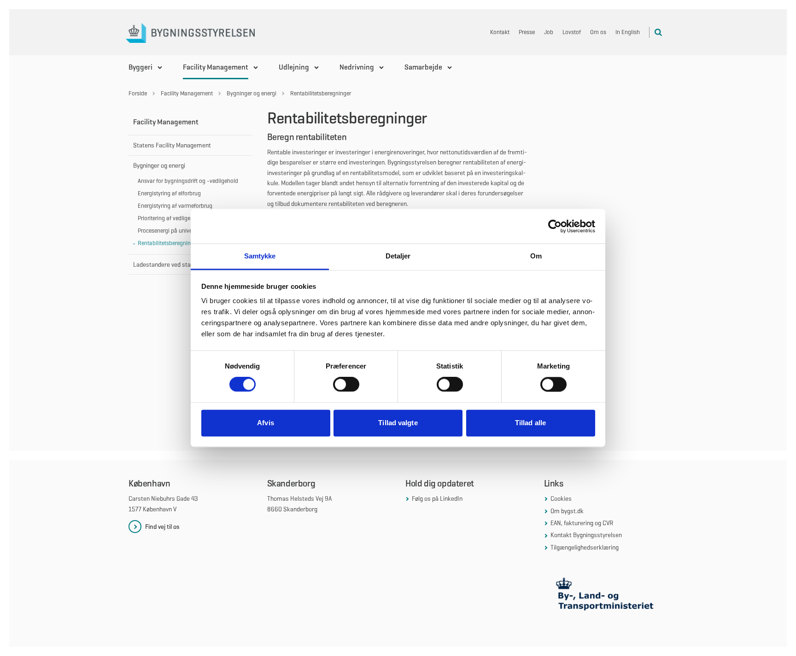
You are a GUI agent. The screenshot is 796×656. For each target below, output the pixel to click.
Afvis (265, 423)
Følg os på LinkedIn (437, 498)
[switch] (346, 384)
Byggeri (140, 67)
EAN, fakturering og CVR (581, 523)
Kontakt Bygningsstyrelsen (586, 535)
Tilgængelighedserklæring (584, 547)
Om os (598, 32)
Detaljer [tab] (398, 256)
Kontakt (499, 32)
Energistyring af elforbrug (169, 193)
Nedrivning (356, 67)
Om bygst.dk (567, 511)
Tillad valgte (397, 423)
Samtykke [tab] (260, 256)
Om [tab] (536, 256)
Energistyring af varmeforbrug (175, 206)
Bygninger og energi (159, 165)
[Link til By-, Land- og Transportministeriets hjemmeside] (606, 596)
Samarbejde (423, 67)
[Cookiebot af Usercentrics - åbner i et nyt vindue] (555, 226)
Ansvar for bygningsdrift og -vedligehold (188, 181)
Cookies (561, 498)
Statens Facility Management (172, 145)
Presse (527, 32)
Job (548, 32)
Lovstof (571, 32)
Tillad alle (530, 423)
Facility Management (215, 67)
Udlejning (294, 67)
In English (627, 32)
